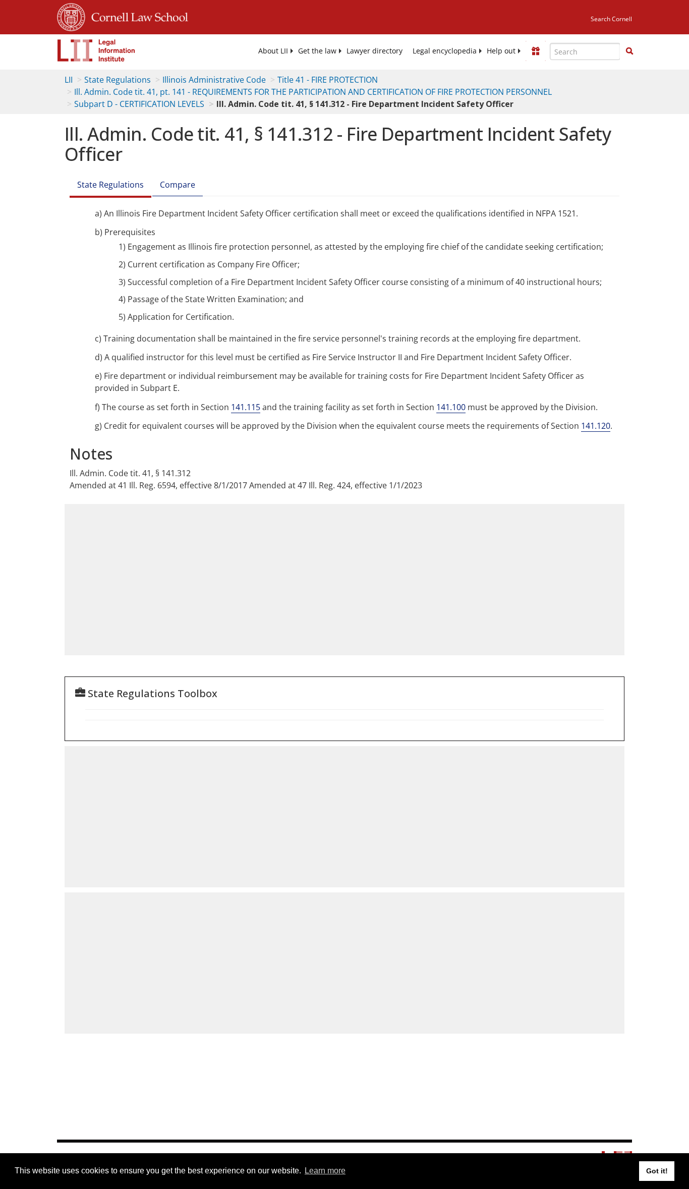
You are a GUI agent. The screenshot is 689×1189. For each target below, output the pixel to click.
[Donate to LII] (536, 51)
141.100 (451, 407)
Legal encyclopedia (445, 50)
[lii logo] (96, 50)
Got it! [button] (657, 1171)
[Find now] (629, 51)
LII (69, 79)
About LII (273, 50)
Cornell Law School (136, 15)
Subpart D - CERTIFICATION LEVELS (139, 103)
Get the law (317, 50)
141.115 (245, 407)
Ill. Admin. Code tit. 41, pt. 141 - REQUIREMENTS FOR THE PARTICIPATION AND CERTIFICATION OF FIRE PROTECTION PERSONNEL (313, 91)
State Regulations (117, 79)
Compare (177, 184)
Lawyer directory (375, 50)
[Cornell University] (71, 15)
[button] (629, 50)
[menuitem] (273, 51)
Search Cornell (611, 19)
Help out (501, 50)
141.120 (595, 425)
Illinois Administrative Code (214, 79)
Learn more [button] (325, 1170)
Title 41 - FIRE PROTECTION (327, 79)
